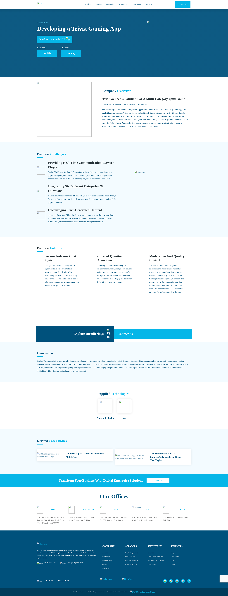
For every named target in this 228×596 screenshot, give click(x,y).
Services (88, 4)
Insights (148, 4)
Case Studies (175, 557)
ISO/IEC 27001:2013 (63, 581)
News (173, 564)
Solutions (99, 4)
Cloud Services (130, 557)
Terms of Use (123, 592)
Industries (110, 4)
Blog (172, 553)
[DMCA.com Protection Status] (142, 591)
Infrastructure (107, 560)
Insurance (151, 553)
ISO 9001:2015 (49, 581)
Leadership (106, 557)
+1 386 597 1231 (50, 563)
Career (104, 564)
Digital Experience (131, 553)
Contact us (183, 4)
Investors (137, 4)
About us (105, 553)
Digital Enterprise (131, 564)
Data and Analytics (131, 560)
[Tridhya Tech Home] (51, 4)
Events (173, 560)
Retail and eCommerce (155, 557)
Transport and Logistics (156, 560)
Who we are (124, 4)
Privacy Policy (112, 592)
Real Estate (152, 564)
